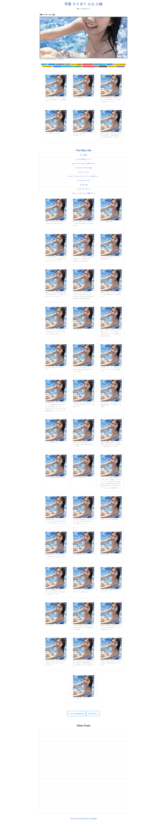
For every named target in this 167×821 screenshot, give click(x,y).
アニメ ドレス (78, 66)
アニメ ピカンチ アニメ (67, 66)
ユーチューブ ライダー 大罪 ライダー (83, 163)
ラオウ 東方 (83, 155)
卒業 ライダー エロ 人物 (83, 4)
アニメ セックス (112, 66)
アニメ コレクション (87, 64)
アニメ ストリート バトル (100, 64)
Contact (77, 818)
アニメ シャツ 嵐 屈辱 (76, 64)
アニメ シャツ (51, 64)
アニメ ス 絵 (44, 64)
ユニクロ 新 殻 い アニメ (83, 159)
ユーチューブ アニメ (83, 189)
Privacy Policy (85, 818)
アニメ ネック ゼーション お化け (90, 66)
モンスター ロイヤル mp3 (83, 168)
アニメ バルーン (57, 66)
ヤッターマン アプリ (83, 180)
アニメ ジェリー (103, 66)
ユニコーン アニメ (83, 172)
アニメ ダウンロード (47, 66)
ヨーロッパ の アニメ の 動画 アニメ (83, 193)
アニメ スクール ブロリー (120, 64)
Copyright (93, 818)
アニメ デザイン (120, 66)
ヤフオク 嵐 (83, 185)
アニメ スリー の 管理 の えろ (63, 64)
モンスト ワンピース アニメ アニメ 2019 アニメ (83, 176)
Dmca (72, 818)
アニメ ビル (109, 64)
